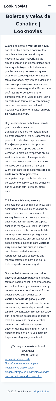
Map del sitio (41, 391)
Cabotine (17, 363)
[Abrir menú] (49, 6)
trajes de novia (24, 372)
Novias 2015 (18, 367)
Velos (36, 372)
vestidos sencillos (31, 376)
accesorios (11, 359)
